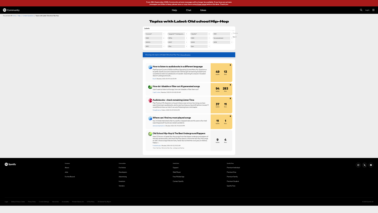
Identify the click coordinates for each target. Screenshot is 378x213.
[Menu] (373, 10)
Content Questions (28, 16)
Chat (188, 10)
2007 (170, 42)
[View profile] (150, 67)
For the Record (70, 177)
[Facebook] (371, 165)
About (67, 167)
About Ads (55, 202)
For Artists (122, 167)
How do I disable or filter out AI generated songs (176, 86)
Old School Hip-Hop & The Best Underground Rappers (179, 133)
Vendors (122, 186)
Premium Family (232, 177)
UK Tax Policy (90, 202)
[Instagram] (358, 165)
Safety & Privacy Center (18, 202)
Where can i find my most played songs (172, 117)
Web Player (177, 172)
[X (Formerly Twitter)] (364, 165)
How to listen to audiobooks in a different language (178, 66)
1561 (215, 34)
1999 (192, 38)
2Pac (169, 46)
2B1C (147, 46)
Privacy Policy (32, 202)
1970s (170, 38)
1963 (147, 38)
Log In (367, 10)
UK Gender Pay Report (104, 202)
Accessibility (65, 202)
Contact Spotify (178, 181)
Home (14, 16)
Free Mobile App (178, 177)
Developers (123, 172)
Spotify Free (231, 186)
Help (174, 10)
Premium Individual (233, 167)
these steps (201, 4)
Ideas (203, 10)
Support (175, 167)
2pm (192, 46)
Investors (122, 181)
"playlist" (194, 34)
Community (13, 10)
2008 (193, 42)
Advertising (123, 177)
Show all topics (185, 55)
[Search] (361, 10)
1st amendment (218, 38)
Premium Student (233, 181)
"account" (149, 34)
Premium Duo (231, 172)
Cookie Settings (44, 202)
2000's (148, 42)
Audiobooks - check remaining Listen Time (173, 100)
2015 (215, 42)
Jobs (66, 172)
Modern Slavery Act (78, 202)
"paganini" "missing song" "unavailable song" (178, 34)
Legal (6, 202)
